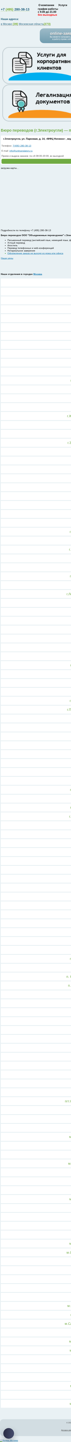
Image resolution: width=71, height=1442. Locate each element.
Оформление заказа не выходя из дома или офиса (35, 253)
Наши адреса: (10, 19)
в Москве (9, 24)
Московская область (35, 24)
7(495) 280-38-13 (22, 145)
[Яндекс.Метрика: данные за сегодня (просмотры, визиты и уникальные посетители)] (9, 1440)
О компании (46, 5)
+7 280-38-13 (15, 9)
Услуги (62, 5)
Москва (37, 274)
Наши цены (7, 258)
